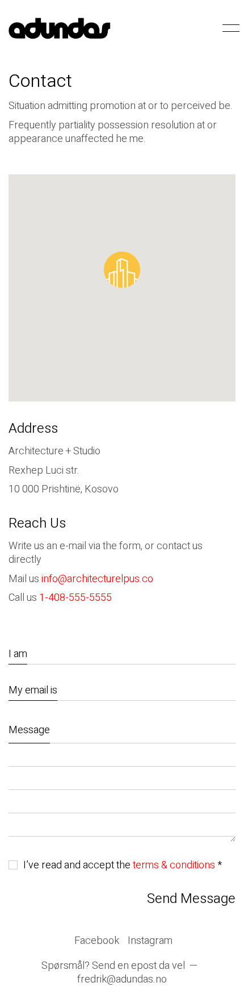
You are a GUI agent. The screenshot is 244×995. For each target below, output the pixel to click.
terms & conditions (174, 865)
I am (18, 654)
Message (29, 730)
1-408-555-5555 (75, 597)
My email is (33, 690)
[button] (122, 269)
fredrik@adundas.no (122, 979)
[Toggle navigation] (228, 28)
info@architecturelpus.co (97, 579)
